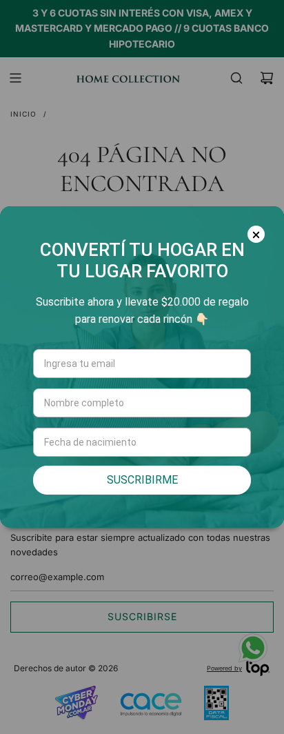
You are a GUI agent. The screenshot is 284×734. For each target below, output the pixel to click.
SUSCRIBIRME (142, 479)
